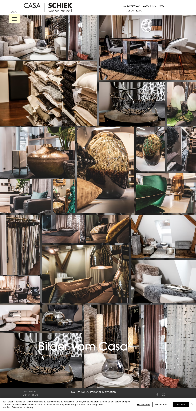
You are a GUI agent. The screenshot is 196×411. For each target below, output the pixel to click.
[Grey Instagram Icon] (164, 394)
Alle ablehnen (161, 404)
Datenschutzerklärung (22, 407)
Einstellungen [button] (143, 404)
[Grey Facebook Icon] (157, 394)
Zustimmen (180, 404)
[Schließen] (192, 404)
